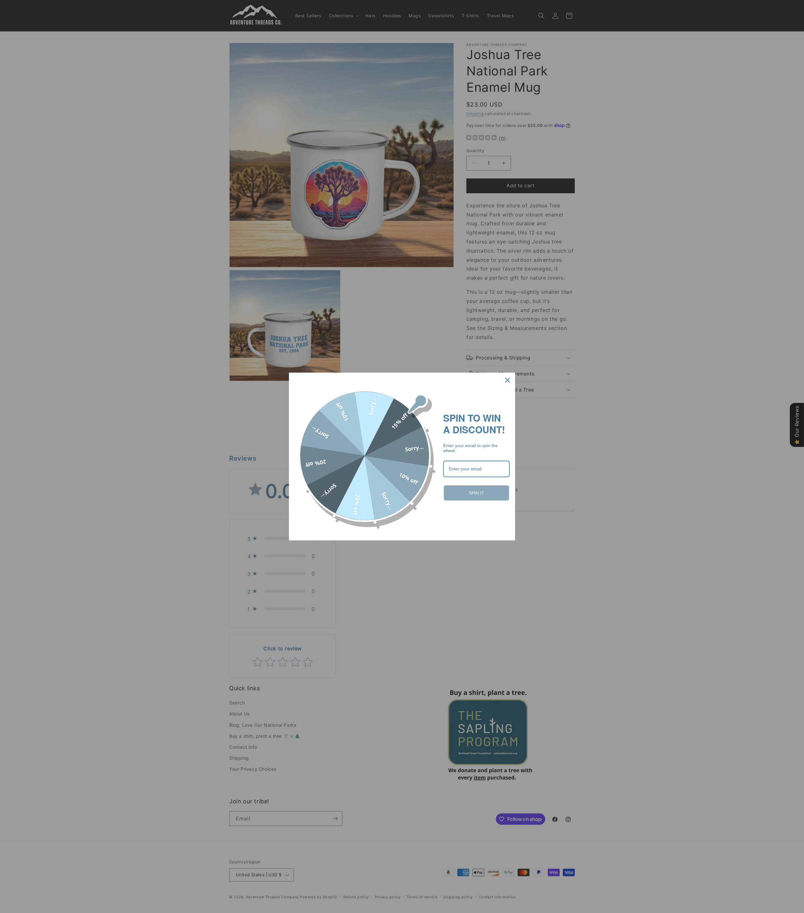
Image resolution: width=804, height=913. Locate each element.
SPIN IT (476, 492)
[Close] (507, 380)
